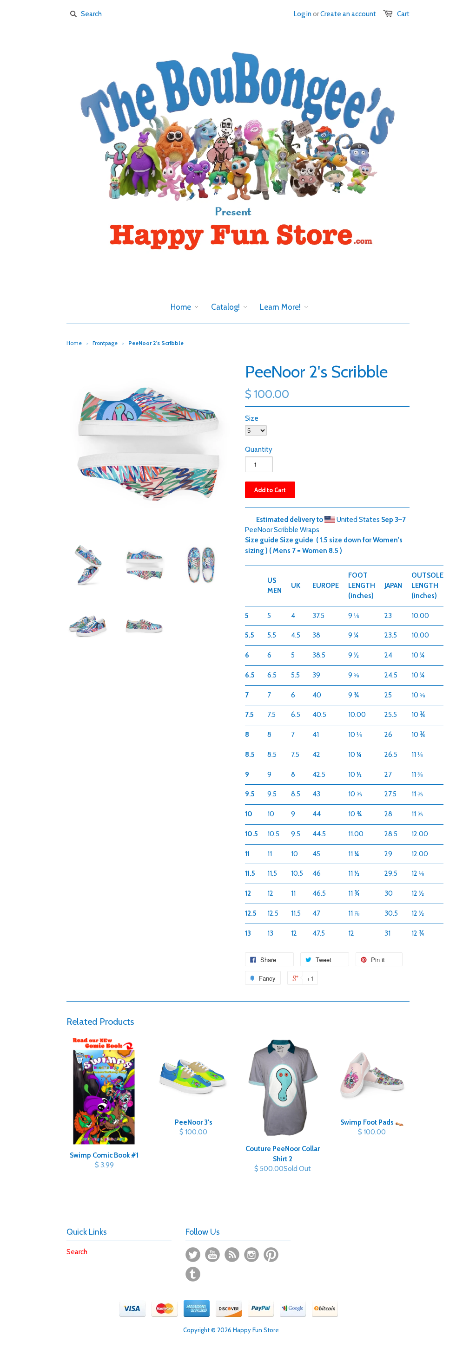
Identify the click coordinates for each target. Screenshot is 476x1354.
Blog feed (232, 1254)
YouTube (212, 1254)
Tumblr (192, 1274)
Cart (403, 14)
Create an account (348, 14)
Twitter (192, 1254)
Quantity (258, 449)
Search (76, 1252)
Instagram (251, 1254)
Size (251, 418)
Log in (302, 14)
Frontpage (105, 342)
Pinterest (271, 1254)
